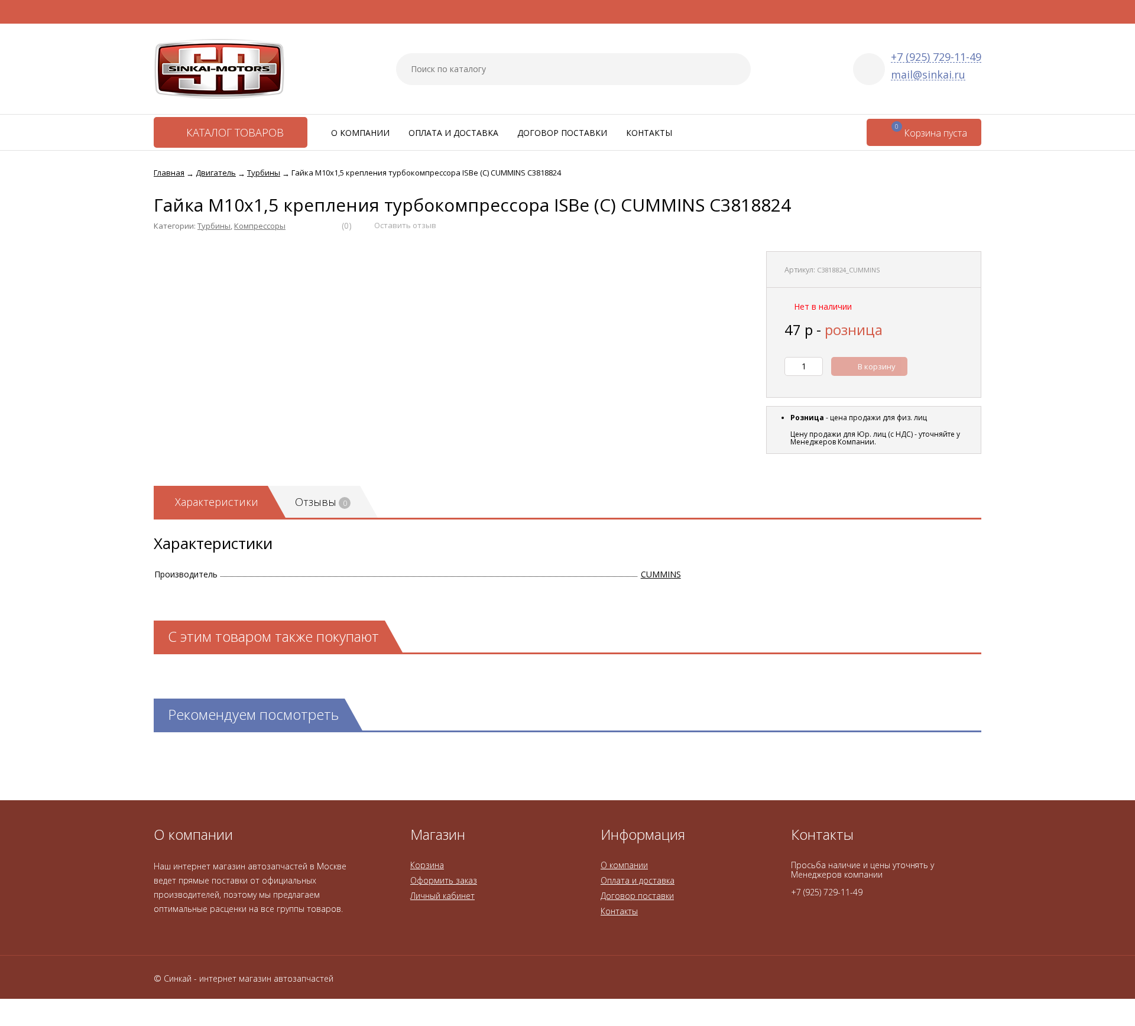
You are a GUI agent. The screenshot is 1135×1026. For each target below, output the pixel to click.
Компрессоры (260, 225)
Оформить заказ (443, 880)
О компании (360, 132)
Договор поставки (562, 132)
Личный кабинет (442, 895)
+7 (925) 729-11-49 (936, 57)
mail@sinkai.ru (928, 74)
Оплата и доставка (453, 132)
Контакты (649, 132)
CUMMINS (661, 574)
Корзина (427, 865)
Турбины (214, 225)
